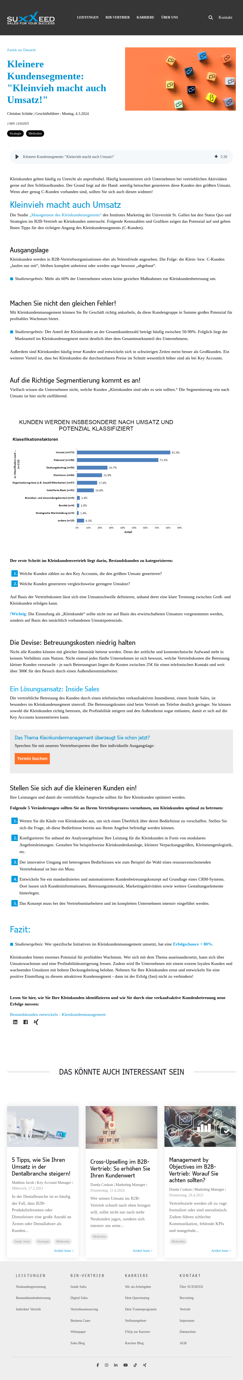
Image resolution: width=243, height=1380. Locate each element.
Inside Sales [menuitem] (78, 1287)
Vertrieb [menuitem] (185, 1309)
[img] (216, 157)
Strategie (15, 133)
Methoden (35, 133)
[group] (121, 157)
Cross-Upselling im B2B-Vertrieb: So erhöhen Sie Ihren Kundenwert (120, 1168)
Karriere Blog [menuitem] (134, 1343)
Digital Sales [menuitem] (79, 1298)
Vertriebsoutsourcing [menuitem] (84, 1309)
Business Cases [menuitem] (80, 1320)
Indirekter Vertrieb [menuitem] (28, 1309)
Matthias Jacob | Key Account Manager (41, 1183)
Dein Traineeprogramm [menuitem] (141, 1309)
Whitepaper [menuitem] (78, 1332)
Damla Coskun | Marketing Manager (117, 1185)
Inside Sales (22, 1241)
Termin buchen (32, 758)
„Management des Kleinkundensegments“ (65, 215)
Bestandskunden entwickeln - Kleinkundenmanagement (58, 1014)
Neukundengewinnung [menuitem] (31, 1287)
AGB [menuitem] (183, 1343)
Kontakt (225, 17)
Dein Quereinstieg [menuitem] (137, 1298)
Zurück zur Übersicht (21, 50)
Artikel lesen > (64, 1251)
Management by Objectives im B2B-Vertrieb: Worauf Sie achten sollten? (193, 1169)
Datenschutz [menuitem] (188, 1332)
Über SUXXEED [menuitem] (191, 1287)
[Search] (211, 18)
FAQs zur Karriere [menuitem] (137, 1332)
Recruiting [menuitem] (187, 1298)
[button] (17, 157)
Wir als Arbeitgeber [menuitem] (138, 1287)
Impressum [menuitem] (187, 1320)
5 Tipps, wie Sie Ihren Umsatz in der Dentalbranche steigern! (41, 1166)
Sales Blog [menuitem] (77, 1343)
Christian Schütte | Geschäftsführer (33, 114)
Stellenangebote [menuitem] (135, 1320)
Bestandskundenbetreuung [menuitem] (33, 1298)
